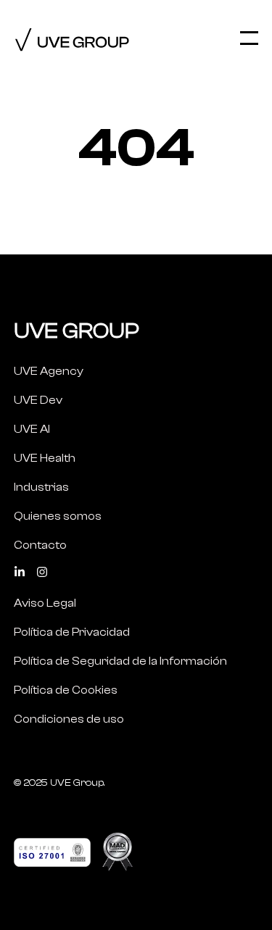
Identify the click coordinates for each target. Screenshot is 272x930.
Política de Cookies (66, 690)
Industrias (41, 487)
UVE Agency (48, 371)
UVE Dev (38, 400)
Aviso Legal (45, 603)
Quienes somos (58, 516)
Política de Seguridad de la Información (120, 661)
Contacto (40, 545)
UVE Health (44, 458)
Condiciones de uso (69, 719)
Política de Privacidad (72, 632)
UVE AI (32, 429)
